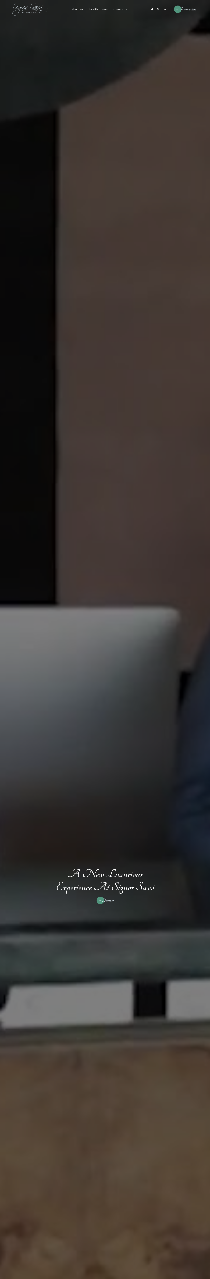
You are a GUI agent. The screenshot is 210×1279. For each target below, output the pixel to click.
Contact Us (120, 9)
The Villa (92, 9)
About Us (77, 9)
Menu (105, 9)
